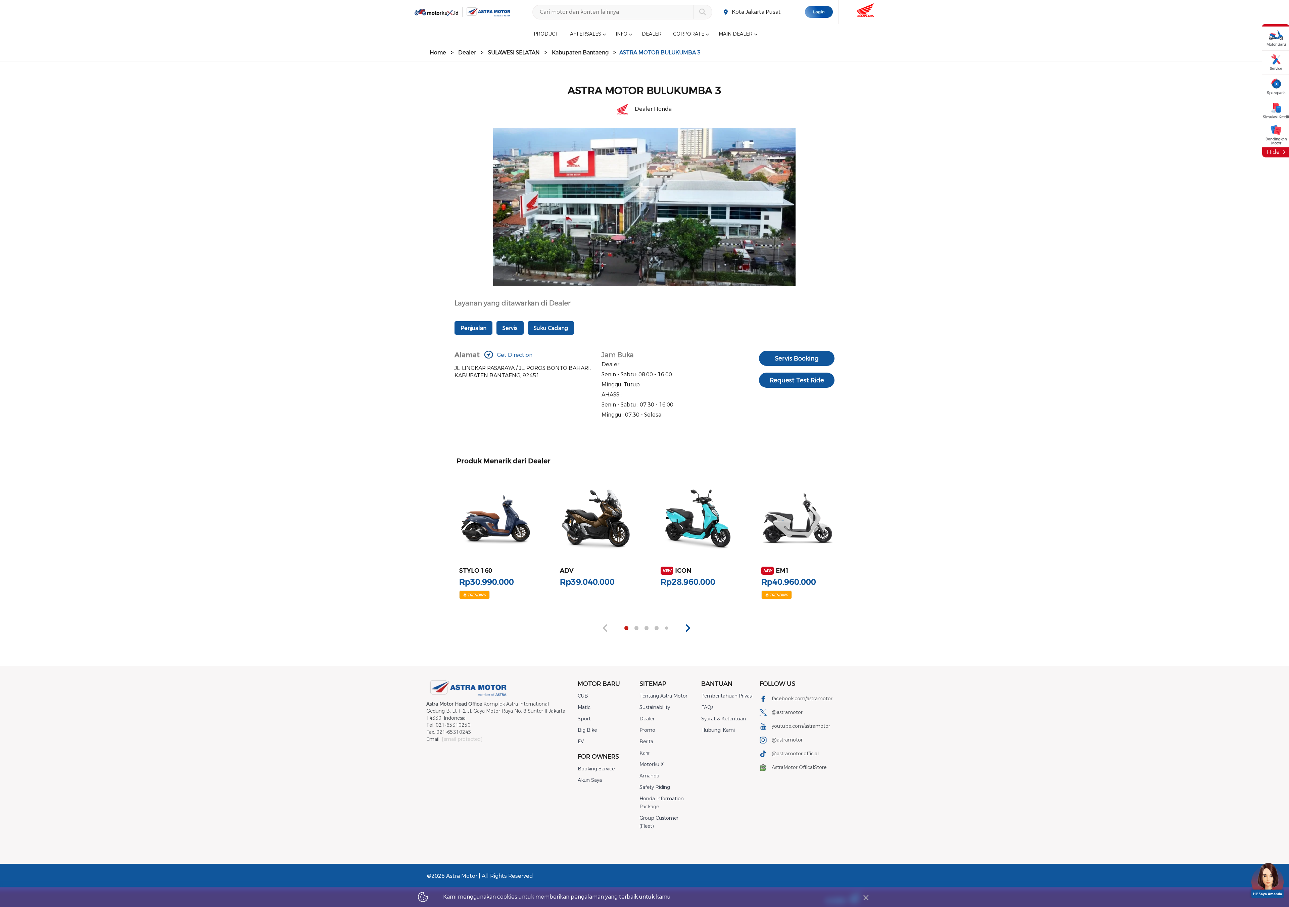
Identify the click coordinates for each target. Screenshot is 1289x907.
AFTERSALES (585, 34)
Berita (646, 741)
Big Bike (587, 730)
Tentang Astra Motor (663, 696)
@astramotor (787, 712)
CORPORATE (688, 34)
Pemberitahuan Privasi (727, 696)
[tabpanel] (495, 536)
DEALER (652, 34)
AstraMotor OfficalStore (799, 767)
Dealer (467, 52)
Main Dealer (736, 34)
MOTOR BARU (599, 684)
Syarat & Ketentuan (723, 719)
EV (581, 741)
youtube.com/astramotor (801, 726)
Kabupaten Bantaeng (580, 52)
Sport (584, 719)
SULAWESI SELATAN (514, 52)
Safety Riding (654, 787)
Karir (644, 753)
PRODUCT (546, 34)
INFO (621, 34)
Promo (647, 730)
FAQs (707, 707)
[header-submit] (702, 12)
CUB (583, 696)
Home (438, 52)
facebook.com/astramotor (802, 699)
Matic (584, 707)
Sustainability (654, 707)
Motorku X (651, 764)
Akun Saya (590, 780)
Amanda (649, 776)
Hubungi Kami (718, 730)
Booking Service (596, 769)
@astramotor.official (795, 754)
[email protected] (462, 739)
